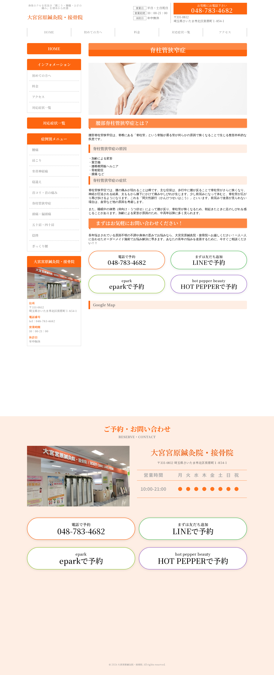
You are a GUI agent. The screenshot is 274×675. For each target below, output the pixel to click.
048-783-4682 (212, 8)
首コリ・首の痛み (44, 192)
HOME (49, 32)
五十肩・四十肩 (43, 224)
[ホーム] (55, 17)
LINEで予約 (208, 260)
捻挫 (35, 235)
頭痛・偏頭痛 (41, 213)
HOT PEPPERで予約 (208, 284)
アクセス (225, 32)
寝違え (37, 181)
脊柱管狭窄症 (41, 203)
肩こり (37, 160)
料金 (137, 32)
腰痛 (35, 149)
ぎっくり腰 (40, 246)
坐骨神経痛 (40, 171)
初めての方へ (93, 32)
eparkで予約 (126, 284)
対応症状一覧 (181, 32)
